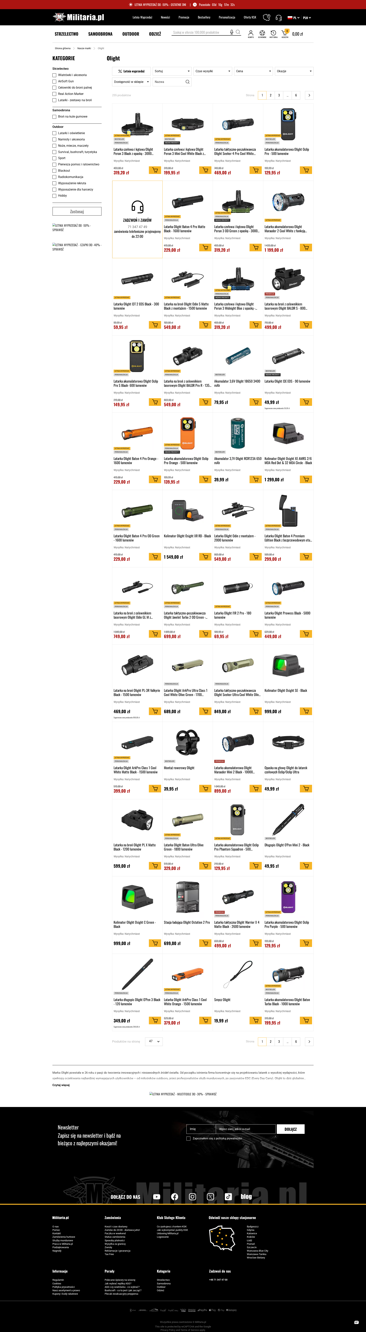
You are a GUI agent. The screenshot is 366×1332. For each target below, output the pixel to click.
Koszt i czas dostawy (116, 1226)
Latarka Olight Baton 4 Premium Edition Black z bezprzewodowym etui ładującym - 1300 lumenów (288, 538)
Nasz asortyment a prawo (66, 1290)
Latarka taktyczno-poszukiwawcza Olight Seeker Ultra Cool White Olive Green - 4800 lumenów (237, 692)
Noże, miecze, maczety (73, 145)
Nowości (165, 17)
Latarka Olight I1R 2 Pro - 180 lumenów (232, 615)
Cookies (56, 1283)
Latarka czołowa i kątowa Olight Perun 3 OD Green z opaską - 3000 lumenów (236, 228)
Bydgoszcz (252, 1226)
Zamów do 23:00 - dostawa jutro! (122, 1230)
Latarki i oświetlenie (71, 133)
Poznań (251, 1243)
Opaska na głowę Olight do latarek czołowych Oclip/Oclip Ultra (286, 770)
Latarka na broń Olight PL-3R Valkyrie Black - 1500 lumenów (137, 692)
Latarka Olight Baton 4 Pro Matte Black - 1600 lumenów (184, 228)
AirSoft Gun (66, 81)
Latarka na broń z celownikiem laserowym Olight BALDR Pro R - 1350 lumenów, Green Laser (187, 383)
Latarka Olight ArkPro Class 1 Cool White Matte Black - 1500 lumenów (136, 770)
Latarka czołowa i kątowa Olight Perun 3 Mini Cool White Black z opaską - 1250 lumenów (184, 151)
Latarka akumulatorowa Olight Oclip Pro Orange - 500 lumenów (186, 460)
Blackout (64, 170)
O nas (55, 1226)
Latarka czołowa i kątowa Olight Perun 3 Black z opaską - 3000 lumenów (133, 151)
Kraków (251, 1236)
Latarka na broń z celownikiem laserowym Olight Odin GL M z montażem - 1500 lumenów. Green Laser (135, 615)
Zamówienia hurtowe (63, 1236)
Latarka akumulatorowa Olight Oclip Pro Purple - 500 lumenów (287, 924)
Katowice (252, 1233)
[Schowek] (262, 34)
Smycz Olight (222, 999)
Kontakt (56, 1233)
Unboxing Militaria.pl (167, 1233)
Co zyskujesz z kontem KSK (172, 1226)
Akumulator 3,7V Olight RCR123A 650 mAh (238, 460)
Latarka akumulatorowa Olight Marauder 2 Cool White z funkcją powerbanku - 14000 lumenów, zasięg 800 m (288, 228)
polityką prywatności (229, 1138)
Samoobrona (164, 1283)
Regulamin (58, 1279)
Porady (109, 1271)
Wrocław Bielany (256, 1257)
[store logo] (78, 17)
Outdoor (161, 1287)
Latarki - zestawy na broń (75, 100)
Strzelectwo (163, 1279)
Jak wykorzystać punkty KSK (172, 1230)
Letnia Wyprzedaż (142, 17)
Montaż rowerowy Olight (179, 768)
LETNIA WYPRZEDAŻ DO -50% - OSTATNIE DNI (160, 4)
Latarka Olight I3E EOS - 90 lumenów (287, 381)
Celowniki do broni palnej (75, 87)
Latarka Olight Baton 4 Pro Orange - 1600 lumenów (136, 460)
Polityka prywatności (63, 1287)
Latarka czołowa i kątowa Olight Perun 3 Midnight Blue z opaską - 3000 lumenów (234, 306)
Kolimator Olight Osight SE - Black (286, 690)
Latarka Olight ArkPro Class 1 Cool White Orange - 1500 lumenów (185, 1001)
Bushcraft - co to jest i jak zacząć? (123, 1290)
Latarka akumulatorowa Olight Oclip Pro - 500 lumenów (287, 151)
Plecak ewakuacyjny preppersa (121, 1293)
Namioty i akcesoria (71, 139)
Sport (61, 158)
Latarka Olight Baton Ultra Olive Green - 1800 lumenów (184, 847)
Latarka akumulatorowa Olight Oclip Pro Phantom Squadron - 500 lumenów (236, 847)
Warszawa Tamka (256, 1254)
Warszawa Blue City (257, 1250)
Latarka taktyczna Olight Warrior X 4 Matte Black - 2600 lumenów (236, 924)
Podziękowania (60, 1247)
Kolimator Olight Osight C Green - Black (135, 924)
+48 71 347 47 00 (218, 1279)
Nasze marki (84, 48)
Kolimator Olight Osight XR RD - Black (187, 536)
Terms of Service (190, 1330)
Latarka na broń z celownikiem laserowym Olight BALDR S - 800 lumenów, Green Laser (285, 306)
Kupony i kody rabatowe (65, 1293)
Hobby (62, 195)
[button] (307, 17)
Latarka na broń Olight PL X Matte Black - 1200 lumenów (135, 847)
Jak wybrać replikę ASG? (118, 1283)
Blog (246, 1196)
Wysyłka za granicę (115, 1243)
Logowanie (163, 1236)
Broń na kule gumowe (72, 116)
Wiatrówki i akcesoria (72, 75)
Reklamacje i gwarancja (117, 1250)
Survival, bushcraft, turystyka (77, 152)
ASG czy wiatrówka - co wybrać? (122, 1287)
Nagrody (56, 1250)
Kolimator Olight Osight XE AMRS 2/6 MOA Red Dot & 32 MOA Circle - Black (288, 460)
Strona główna (63, 48)
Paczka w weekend (115, 1233)
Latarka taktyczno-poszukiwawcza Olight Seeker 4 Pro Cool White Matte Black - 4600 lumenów (235, 151)
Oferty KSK (250, 17)
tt (222, 1196)
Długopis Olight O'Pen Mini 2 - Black (287, 845)
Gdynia (250, 1230)
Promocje (184, 17)
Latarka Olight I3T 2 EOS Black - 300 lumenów (136, 306)
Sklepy (269, 15)
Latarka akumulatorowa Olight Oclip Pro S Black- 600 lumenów (136, 383)
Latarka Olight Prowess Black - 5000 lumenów (287, 615)
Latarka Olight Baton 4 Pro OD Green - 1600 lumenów (137, 538)
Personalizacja (227, 17)
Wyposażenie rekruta (72, 183)
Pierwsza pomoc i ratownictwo (78, 164)
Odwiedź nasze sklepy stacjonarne (232, 1217)
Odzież (160, 1290)
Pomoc (56, 1230)
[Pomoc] (279, 17)
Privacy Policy (168, 1330)
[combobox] (206, 33)
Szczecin (252, 1247)
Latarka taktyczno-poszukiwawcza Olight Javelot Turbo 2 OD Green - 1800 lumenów (184, 615)
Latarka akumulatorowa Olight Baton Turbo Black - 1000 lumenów (287, 1001)
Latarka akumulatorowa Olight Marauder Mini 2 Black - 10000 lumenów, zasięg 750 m (233, 770)
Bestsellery (204, 17)
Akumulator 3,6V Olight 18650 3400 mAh (237, 383)
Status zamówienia (115, 1236)
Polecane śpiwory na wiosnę (120, 1279)
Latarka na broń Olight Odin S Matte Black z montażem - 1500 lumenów (186, 306)
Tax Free (109, 1254)
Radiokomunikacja (70, 177)
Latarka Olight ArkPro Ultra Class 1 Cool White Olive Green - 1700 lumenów (185, 692)
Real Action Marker (70, 94)
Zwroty (108, 1247)
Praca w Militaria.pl (62, 1243)
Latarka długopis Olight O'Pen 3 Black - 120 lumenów (137, 1001)
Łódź (249, 1240)
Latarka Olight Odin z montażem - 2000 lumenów (234, 538)
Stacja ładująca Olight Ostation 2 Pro (187, 922)
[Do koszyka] (155, 170)
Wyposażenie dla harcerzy (75, 189)
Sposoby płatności (115, 1240)
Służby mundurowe (62, 1240)
